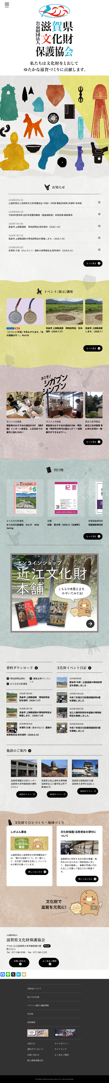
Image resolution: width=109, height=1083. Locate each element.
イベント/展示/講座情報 (38, 1005)
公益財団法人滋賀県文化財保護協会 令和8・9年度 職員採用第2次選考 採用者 (45, 203)
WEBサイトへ (25, 794)
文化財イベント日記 (72, 667)
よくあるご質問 (49, 961)
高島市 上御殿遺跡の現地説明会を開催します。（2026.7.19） (37, 238)
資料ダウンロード (20, 667)
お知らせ (31, 1043)
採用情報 (31, 1022)
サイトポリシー (61, 1043)
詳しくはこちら (35, 871)
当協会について (34, 988)
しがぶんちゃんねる (65, 1033)
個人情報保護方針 (35, 1060)
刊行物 (30, 1013)
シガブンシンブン (37, 1033)
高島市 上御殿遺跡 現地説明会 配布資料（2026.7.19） (35, 226)
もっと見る (91, 263)
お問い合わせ (20, 961)
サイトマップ (60, 1049)
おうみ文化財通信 (18, 683)
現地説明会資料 (17, 678)
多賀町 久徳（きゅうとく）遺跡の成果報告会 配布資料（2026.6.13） (41, 250)
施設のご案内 (16, 750)
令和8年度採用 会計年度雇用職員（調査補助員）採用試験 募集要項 (40, 215)
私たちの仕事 (33, 997)
